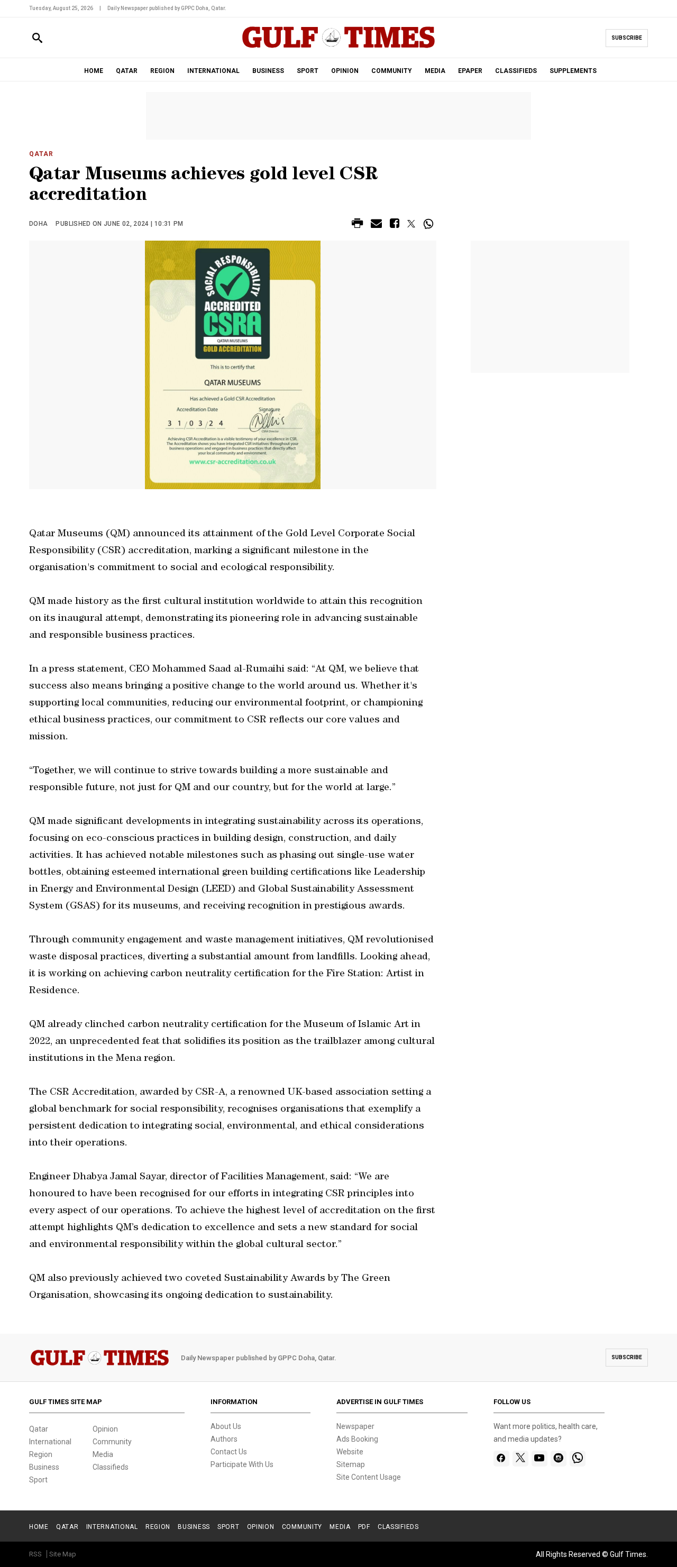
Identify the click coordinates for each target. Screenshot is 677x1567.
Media (103, 1454)
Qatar (41, 154)
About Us (226, 1426)
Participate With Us (242, 1464)
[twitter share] (411, 223)
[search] (37, 38)
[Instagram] (558, 1458)
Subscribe (626, 38)
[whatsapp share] (429, 223)
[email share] (376, 225)
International (50, 1441)
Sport (38, 1480)
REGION (162, 71)
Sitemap (350, 1464)
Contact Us (229, 1451)
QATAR (127, 71)
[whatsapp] (577, 1458)
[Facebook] (501, 1458)
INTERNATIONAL (213, 71)
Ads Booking (357, 1439)
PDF (364, 1527)
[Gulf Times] (338, 47)
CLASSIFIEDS (516, 71)
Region (40, 1454)
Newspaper (355, 1426)
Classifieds (111, 1467)
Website (349, 1451)
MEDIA (435, 71)
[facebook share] (394, 225)
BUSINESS (268, 71)
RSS (35, 1554)
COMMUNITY (391, 71)
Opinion (105, 1429)
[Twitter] (520, 1458)
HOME (93, 71)
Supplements (573, 71)
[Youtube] (539, 1458)
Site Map (62, 1554)
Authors (224, 1439)
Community (112, 1441)
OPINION (345, 71)
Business (44, 1467)
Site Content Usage (368, 1477)
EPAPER (470, 71)
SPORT (307, 71)
